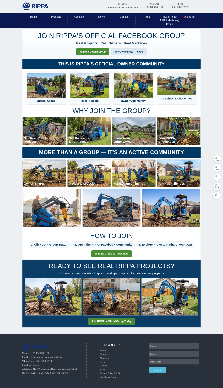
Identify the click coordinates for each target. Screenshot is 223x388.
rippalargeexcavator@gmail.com (46, 357)
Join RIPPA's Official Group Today (111, 321)
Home (33, 16)
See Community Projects (129, 51)
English (191, 16)
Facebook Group (30, 365)
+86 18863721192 (40, 353)
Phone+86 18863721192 (180, 5)
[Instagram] (217, 177)
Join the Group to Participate (111, 253)
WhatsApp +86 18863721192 (154, 5)
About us (79, 16)
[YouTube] (217, 195)
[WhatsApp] (217, 158)
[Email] (217, 168)
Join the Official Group (92, 51)
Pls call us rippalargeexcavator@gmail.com (122, 5)
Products (56, 16)
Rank (147, 16)
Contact (124, 16)
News (101, 16)
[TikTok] (217, 186)
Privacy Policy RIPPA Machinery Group (169, 20)
